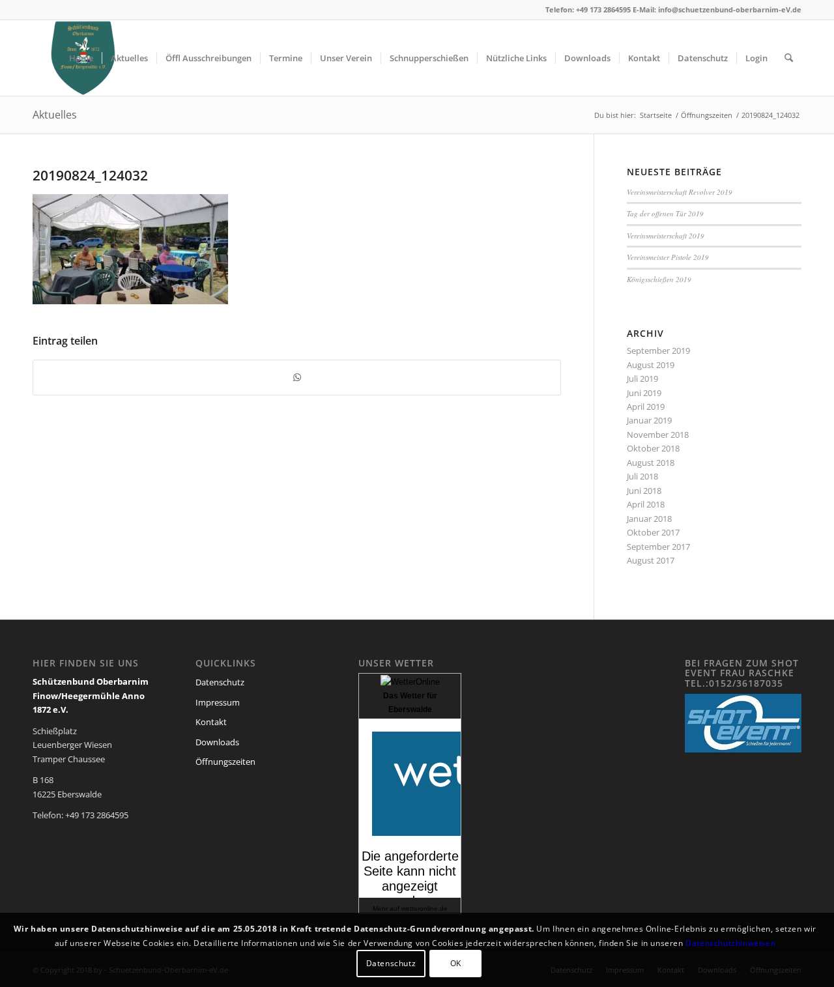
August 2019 (650, 365)
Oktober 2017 (653, 532)
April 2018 (646, 504)
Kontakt (211, 722)
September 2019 (658, 350)
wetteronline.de (424, 908)
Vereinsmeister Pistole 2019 (668, 257)
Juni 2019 (644, 393)
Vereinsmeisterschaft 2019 (665, 235)
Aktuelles (55, 114)
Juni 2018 (644, 490)
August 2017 (650, 560)
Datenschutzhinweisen (730, 943)
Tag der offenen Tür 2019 (665, 213)
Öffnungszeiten (225, 761)
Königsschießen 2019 (659, 279)
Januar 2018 (649, 518)
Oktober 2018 (653, 448)
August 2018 (650, 462)
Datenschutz (219, 682)
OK (455, 963)
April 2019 (646, 406)
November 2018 (658, 434)
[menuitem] (81, 58)
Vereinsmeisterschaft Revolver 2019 (679, 192)
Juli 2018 (642, 476)
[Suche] (788, 58)
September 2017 (658, 546)
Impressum (217, 702)
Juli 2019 (642, 378)
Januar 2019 (649, 420)
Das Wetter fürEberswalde (410, 702)
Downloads (217, 742)
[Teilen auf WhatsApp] (296, 377)
